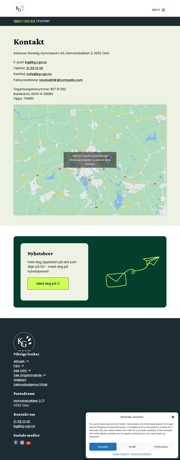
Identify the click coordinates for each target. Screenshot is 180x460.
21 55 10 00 (34, 68)
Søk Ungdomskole (28, 375)
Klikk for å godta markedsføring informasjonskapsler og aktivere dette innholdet (90, 159)
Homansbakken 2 (28, 401)
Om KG (29, 21)
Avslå (132, 446)
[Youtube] (29, 443)
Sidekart (20, 380)
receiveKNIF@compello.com (61, 80)
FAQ (17, 366)
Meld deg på (47, 283)
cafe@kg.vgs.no (39, 74)
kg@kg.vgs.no (36, 62)
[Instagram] (23, 443)
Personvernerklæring (141, 454)
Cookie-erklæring (121, 454)
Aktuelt (19, 361)
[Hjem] (20, 8)
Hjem (18, 21)
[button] (173, 417)
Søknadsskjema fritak (30, 384)
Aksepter (103, 446)
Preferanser (161, 446)
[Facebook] (17, 443)
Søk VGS (20, 371)
